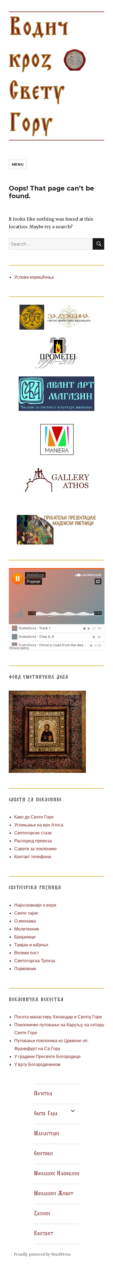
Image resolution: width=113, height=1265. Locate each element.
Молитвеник (26, 929)
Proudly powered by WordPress (42, 1254)
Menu (18, 164)
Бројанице (25, 937)
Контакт (43, 1234)
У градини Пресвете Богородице (47, 1056)
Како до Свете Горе (34, 817)
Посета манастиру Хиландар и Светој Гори (58, 1017)
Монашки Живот (53, 1194)
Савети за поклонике (35, 848)
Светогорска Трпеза (34, 960)
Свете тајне (26, 913)
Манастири (46, 1134)
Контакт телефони (32, 856)
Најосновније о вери (35, 905)
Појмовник (25, 968)
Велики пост (26, 952)
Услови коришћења (34, 277)
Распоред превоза (33, 840)
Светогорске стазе (33, 833)
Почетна (43, 1094)
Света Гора (46, 1114)
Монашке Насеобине (56, 1174)
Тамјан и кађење (31, 945)
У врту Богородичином (37, 1064)
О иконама (25, 921)
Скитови (43, 1154)
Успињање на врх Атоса (38, 825)
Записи (42, 1214)
